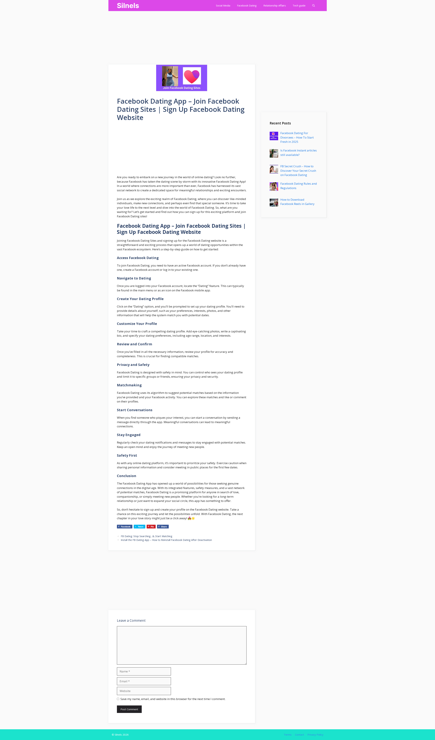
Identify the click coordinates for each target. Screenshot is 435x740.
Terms (288, 734)
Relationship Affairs (274, 5)
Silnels (128, 5)
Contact (299, 734)
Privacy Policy (315, 734)
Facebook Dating (247, 5)
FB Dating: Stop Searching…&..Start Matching (146, 536)
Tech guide (299, 5)
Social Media (223, 5)
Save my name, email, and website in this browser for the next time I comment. (172, 699)
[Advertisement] (102, 35)
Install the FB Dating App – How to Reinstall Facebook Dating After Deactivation (166, 540)
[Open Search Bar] (313, 5)
